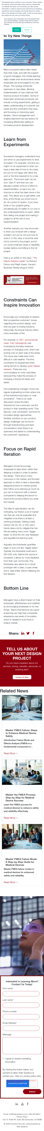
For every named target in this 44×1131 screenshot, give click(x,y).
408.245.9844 (34, 1114)
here (39, 1076)
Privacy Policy (22, 1117)
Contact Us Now (22, 677)
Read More (9, 753)
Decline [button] (27, 30)
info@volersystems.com (18, 1114)
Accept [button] (16, 30)
